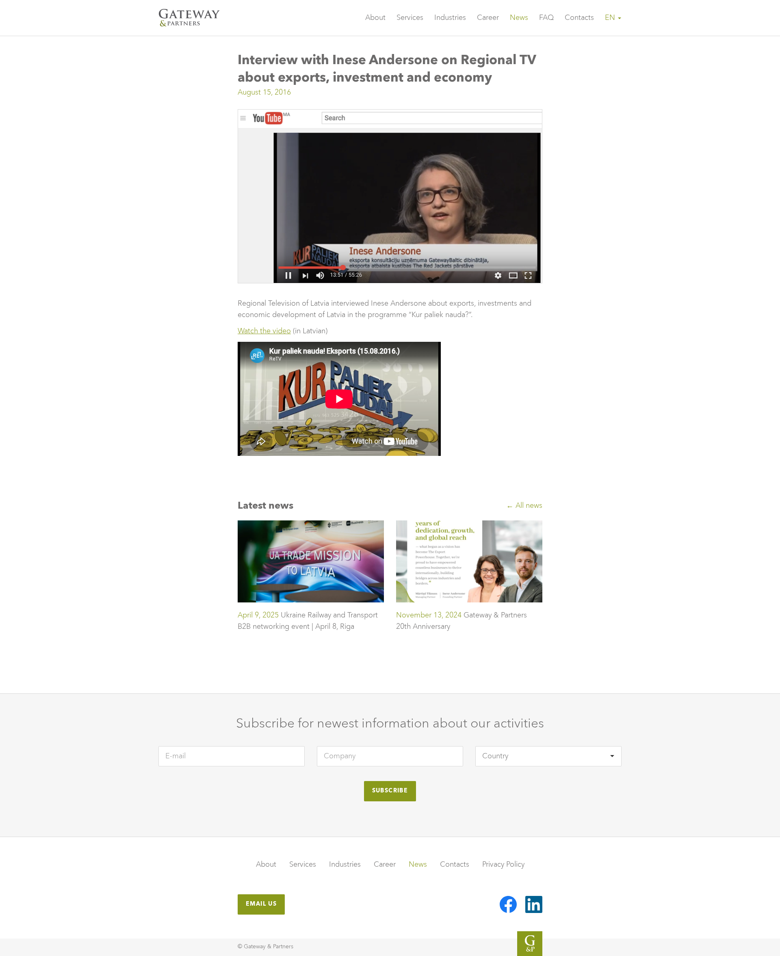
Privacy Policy (503, 864)
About (375, 18)
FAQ (546, 18)
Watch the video (264, 331)
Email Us (261, 904)
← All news (524, 505)
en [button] (611, 18)
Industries (450, 18)
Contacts (579, 18)
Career (488, 18)
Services (409, 18)
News (519, 18)
